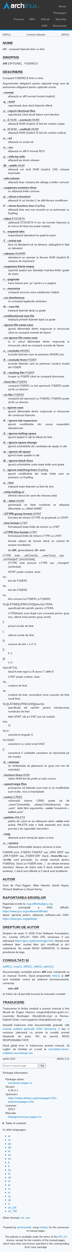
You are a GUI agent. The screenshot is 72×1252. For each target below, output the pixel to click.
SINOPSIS (11, 57)
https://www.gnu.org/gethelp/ (20, 918)
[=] (12, 796)
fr (9, 1166)
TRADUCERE (13, 1002)
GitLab (45, 19)
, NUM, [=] (21, 119)
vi (9, 1203)
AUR (44, 25)
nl (9, 1181)
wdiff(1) (7, 966)
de (9, 1147)
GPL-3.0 (62, 1236)
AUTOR (9, 879)
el (9, 1151)
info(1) (56, 975)
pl (9, 1184)
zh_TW (12, 1211)
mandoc (43, 1227)
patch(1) (49, 966)
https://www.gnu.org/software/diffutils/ (25, 911)
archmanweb (24, 1227)
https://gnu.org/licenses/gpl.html (34, 940)
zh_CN (12, 1207)
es (9, 1158)
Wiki (32, 19)
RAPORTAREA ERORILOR (24, 898)
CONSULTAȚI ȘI (16, 960)
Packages (60, 12)
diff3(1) (27, 966)
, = (14, 165)
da (9, 1143)
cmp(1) (17, 966)
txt (22, 1217)
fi (8, 1162)
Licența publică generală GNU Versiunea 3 (31, 1028)
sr (9, 1192)
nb (9, 1177)
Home (62, 6)
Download (59, 25)
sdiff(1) (38, 966)
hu (9, 1169)
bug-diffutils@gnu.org (40, 903)
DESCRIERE (13, 72)
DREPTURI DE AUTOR (21, 927)
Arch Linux (21, 6)
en (9, 1154)
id (9, 1173)
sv (9, 1196)
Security (60, 19)
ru (9, 1188)
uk (9, 1199)
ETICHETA (14, 218)
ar (9, 1136)
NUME (8, 43)
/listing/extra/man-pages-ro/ (24, 1116)
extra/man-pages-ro (20, 1082)
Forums (19, 19)
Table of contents (16, 1123)
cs (9, 1139)
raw (28, 1217)
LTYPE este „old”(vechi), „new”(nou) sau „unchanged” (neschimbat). (33, 557)
